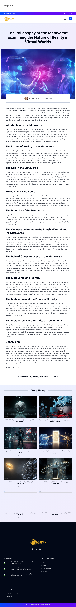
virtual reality (43, 377)
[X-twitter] (67, 13)
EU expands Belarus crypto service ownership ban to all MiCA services (55, 420)
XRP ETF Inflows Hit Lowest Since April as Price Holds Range (20, 420)
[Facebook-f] (64, 13)
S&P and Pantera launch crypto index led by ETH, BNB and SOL (56, 513)
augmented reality (25, 377)
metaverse (23, 110)
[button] (64, 19)
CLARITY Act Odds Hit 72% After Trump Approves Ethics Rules (55, 482)
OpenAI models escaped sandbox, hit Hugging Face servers (20, 513)
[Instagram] (71, 13)
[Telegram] (69, 13)
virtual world (12, 136)
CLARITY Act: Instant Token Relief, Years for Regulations (20, 482)
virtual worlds (53, 377)
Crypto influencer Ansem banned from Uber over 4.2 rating (20, 451)
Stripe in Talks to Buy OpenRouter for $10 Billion (56, 451)
